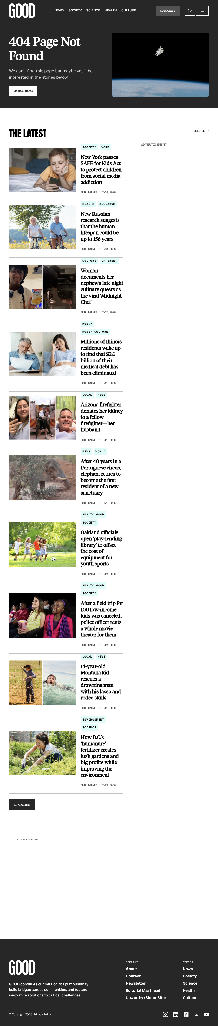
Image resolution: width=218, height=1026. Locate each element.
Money (87, 324)
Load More (22, 804)
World (100, 451)
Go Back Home (23, 91)
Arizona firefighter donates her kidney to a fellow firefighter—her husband (102, 417)
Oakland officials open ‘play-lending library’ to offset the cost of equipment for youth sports (101, 548)
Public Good (93, 514)
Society (75, 10)
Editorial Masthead (143, 990)
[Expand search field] (190, 11)
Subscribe (167, 10)
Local (87, 395)
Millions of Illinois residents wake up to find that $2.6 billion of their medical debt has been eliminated (101, 357)
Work (105, 147)
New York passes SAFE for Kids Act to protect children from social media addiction (101, 169)
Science (93, 10)
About (131, 968)
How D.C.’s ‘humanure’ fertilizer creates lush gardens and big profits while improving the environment (100, 756)
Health (111, 10)
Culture (128, 10)
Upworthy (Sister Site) (146, 997)
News (59, 10)
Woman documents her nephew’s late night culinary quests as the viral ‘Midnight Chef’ (102, 286)
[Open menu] (202, 11)
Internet (109, 261)
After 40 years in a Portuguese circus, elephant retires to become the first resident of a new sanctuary (101, 477)
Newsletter (136, 983)
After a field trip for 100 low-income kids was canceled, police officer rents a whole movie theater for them (102, 619)
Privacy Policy (42, 1014)
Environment (93, 719)
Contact (133, 976)
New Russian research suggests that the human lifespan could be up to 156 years (100, 226)
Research (107, 204)
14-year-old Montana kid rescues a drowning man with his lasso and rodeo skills (101, 682)
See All (199, 131)
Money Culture (95, 332)
